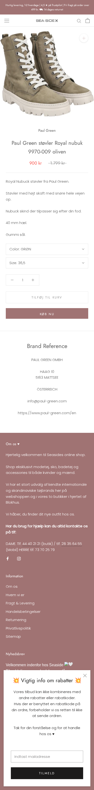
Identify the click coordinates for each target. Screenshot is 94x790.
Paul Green (47, 130)
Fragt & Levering (20, 603)
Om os (12, 586)
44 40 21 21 (31, 543)
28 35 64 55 (71, 543)
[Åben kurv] (88, 20)
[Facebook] (7, 559)
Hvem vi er (15, 594)
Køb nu (47, 314)
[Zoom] (84, 38)
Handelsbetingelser (23, 611)
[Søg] (79, 21)
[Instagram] (19, 559)
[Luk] (85, 675)
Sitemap (13, 636)
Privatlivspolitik (18, 628)
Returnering (16, 619)
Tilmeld (47, 773)
